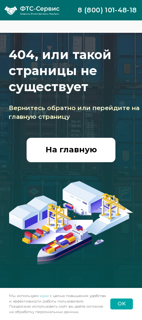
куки (44, 295)
